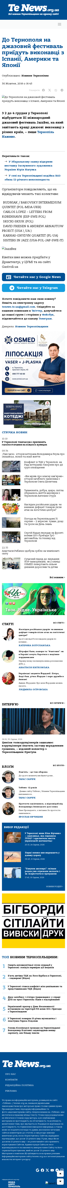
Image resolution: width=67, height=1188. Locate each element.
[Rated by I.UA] (55, 1183)
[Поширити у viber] (56, 90)
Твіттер (37, 310)
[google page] (37, 1170)
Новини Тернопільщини (31, 326)
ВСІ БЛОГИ (59, 765)
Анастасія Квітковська (34, 667)
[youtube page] (52, 1170)
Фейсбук (48, 314)
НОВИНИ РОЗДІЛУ (54, 886)
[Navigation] (59, 24)
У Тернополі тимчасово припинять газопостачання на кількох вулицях (24, 443)
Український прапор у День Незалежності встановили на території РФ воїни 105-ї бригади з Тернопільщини (35, 1009)
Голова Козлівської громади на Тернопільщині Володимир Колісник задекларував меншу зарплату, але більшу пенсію (34, 1030)
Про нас (10, 1074)
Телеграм (45, 318)
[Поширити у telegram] (62, 90)
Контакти (11, 1079)
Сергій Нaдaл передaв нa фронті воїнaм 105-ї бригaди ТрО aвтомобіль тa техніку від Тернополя (43, 536)
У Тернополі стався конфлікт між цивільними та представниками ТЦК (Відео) (35, 987)
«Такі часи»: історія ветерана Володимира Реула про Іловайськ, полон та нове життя (33, 455)
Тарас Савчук (27, 779)
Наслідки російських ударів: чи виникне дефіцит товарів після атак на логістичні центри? (42, 507)
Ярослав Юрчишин (31, 817)
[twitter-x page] (47, 1170)
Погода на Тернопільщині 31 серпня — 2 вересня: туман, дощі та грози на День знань (43, 521)
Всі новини (57, 577)
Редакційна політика (19, 1085)
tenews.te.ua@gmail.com (18, 306)
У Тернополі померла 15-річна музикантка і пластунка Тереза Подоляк (32, 1019)
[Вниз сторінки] (60, 1181)
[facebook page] (42, 1170)
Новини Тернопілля (35, 75)
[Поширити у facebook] (43, 90)
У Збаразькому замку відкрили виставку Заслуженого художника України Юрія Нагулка (29, 165)
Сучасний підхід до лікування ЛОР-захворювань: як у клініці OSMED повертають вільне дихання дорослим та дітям (42, 563)
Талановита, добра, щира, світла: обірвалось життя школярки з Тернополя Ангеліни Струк (44, 493)
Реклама (11, 1090)
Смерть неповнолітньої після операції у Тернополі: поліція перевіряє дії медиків (31, 966)
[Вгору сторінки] (60, 1174)
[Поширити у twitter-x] (50, 90)
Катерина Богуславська (34, 645)
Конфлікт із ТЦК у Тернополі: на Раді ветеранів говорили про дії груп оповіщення (43, 465)
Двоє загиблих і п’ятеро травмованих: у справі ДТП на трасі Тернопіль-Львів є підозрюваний (34, 998)
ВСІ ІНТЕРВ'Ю (57, 703)
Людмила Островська (33, 689)
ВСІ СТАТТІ (59, 623)
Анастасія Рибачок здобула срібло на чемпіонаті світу (30, 552)
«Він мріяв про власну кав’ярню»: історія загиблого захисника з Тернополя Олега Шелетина (44, 479)
